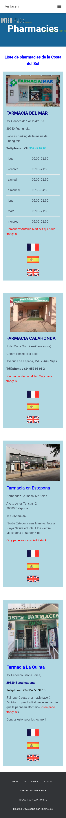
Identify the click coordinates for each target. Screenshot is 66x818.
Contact (49, 781)
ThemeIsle (47, 808)
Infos (15, 781)
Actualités (31, 781)
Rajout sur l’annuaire (33, 800)
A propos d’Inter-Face (33, 790)
